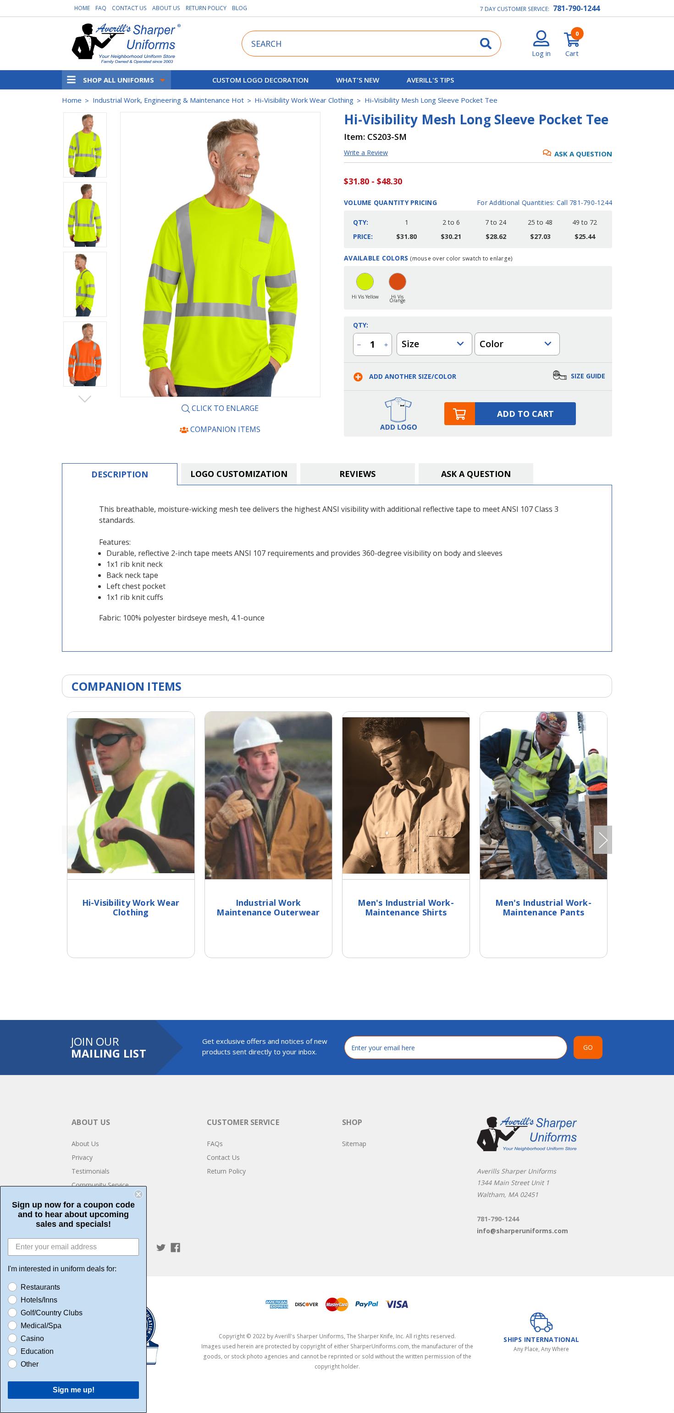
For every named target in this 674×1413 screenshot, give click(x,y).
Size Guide (587, 375)
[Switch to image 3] (85, 354)
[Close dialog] (138, 1194)
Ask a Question (583, 153)
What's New (357, 79)
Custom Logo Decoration (260, 79)
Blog (239, 8)
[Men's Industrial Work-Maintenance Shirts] (406, 795)
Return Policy (206, 8)
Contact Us (129, 8)
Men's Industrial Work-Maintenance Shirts (406, 907)
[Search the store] (485, 43)
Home (82, 8)
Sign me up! (73, 1390)
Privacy (82, 1157)
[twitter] (161, 1247)
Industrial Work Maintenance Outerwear (268, 907)
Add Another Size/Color (411, 376)
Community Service (100, 1184)
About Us (166, 8)
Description (119, 474)
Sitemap (354, 1143)
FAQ (100, 8)
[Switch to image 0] (85, 145)
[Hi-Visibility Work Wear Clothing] (130, 795)
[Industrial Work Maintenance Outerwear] (268, 795)
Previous (85, 111)
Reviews (357, 473)
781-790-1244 (576, 8)
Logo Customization (238, 473)
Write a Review (366, 152)
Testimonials (91, 1171)
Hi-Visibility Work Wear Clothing (131, 907)
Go (588, 1047)
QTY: (360, 325)
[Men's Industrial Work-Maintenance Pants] (543, 795)
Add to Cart (525, 413)
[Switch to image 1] (85, 215)
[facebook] (175, 1247)
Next (85, 398)
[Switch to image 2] (85, 284)
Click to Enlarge (224, 408)
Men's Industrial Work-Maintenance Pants (543, 907)
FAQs (215, 1143)
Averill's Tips (430, 79)
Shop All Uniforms (118, 79)
